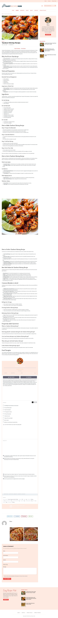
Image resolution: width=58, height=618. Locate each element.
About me (6, 599)
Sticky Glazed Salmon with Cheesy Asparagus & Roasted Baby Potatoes (50, 50)
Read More (48, 34)
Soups (27, 10)
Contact (36, 10)
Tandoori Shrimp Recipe (11, 43)
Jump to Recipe (17, 48)
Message (4, 566)
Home (13, 10)
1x (32, 402)
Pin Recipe (29, 377)
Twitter (10, 516)
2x (34, 402)
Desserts (22, 10)
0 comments (11, 44)
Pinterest (24, 516)
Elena (11, 521)
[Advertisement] (20, 192)
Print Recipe (23, 48)
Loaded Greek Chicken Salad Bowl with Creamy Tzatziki (50, 44)
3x (36, 402)
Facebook (17, 516)
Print (31, 516)
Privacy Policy (43, 10)
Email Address (5, 555)
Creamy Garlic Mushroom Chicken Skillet (30, 604)
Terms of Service (37, 612)
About (31, 10)
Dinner (17, 10)
